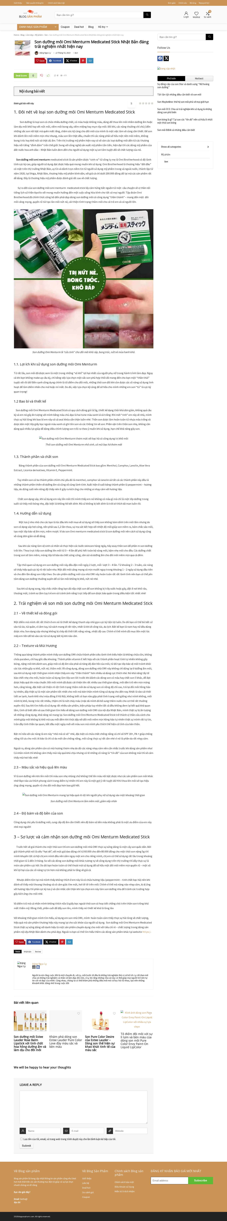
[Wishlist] (196, 13)
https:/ (146, 931)
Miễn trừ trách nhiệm (125, 1191)
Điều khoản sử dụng (124, 1186)
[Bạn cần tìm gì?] (147, 15)
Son (46, 35)
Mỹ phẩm (39, 35)
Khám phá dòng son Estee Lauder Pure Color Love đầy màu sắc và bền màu (65, 1042)
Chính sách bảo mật (56, 3)
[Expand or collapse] (149, 91)
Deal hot (79, 26)
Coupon (65, 26)
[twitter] (166, 58)
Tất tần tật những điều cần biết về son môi (179, 94)
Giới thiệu (18, 3)
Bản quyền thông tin (35, 3)
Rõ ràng (193, 3)
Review (38, 951)
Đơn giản (172, 3)
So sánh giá (88, 1192)
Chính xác (182, 3)
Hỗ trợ (101, 26)
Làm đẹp (29, 35)
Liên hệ (85, 1183)
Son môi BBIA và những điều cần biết (176, 130)
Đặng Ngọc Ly (45, 53)
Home (16, 35)
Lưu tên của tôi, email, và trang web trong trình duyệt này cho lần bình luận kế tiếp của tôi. (69, 1139)
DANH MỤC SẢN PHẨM (33, 26)
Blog (91, 26)
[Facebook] (160, 58)
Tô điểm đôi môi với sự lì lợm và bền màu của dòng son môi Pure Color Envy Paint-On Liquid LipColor (137, 1040)
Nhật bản (27, 951)
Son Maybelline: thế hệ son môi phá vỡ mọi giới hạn (183, 101)
